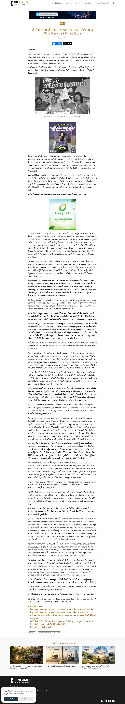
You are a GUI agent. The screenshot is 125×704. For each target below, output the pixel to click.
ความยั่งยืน (79, 3)
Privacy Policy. (20, 694)
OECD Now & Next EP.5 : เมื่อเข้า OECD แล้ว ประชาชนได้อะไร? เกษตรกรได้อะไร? (95, 667)
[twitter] (105, 701)
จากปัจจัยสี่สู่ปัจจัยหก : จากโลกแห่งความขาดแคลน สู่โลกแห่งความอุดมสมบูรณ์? (26, 667)
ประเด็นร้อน (88, 3)
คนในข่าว (106, 3)
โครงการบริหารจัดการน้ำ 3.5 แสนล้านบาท (49, 632)
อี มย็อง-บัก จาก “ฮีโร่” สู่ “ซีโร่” (40, 627)
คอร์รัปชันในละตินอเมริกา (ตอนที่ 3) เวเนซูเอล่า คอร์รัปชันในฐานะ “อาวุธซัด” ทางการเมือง (61, 621)
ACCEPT (11, 699)
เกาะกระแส (69, 3)
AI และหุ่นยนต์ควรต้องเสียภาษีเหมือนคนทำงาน (60, 666)
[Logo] (20, 3)
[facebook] (102, 701)
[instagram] (109, 701)
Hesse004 (32, 632)
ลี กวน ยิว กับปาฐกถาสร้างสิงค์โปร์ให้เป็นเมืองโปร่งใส (48, 624)
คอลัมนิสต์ (97, 3)
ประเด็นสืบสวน (56, 3)
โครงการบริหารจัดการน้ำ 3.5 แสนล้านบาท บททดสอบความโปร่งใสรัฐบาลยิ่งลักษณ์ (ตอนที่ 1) (62, 609)
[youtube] (113, 701)
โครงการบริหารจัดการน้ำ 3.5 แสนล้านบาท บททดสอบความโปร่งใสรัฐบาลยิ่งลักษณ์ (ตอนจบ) (61, 612)
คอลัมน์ (62, 23)
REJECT (26, 699)
